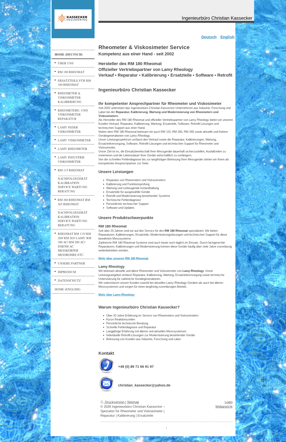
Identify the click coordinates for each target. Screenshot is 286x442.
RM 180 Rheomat (136, 258)
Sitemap (133, 402)
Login (228, 402)
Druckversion (114, 402)
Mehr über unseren (111, 258)
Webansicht (223, 406)
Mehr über (116, 294)
